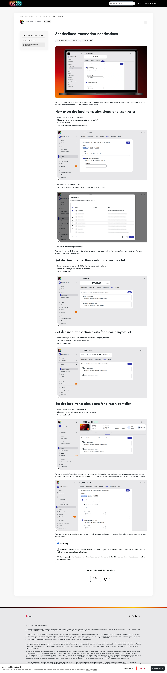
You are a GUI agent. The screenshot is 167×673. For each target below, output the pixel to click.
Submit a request (150, 3)
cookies (88, 669)
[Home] (15, 3)
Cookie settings (128, 668)
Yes (109, 579)
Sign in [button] (139, 3)
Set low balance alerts (29, 41)
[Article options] (145, 22)
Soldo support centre (26, 16)
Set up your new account (43, 16)
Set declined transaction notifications (30, 44)
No (97, 579)
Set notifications (58, 16)
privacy (95, 669)
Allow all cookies (157, 668)
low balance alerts (83, 476)
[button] (30, 616)
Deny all (143, 668)
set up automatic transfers (74, 534)
